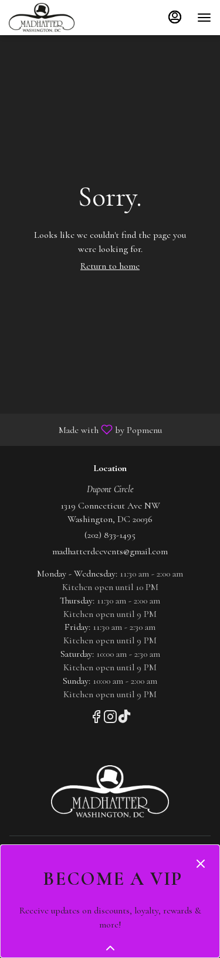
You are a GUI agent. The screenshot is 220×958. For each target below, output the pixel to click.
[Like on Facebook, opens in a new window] (96, 719)
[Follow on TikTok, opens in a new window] (124, 719)
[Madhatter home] (61, 17)
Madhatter (110, 791)
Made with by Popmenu (85, 429)
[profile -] (175, 17)
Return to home (110, 266)
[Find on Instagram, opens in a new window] (110, 719)
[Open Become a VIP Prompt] (110, 948)
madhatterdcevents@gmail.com (110, 551)
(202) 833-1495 (110, 535)
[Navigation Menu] (204, 18)
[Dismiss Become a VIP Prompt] (201, 864)
